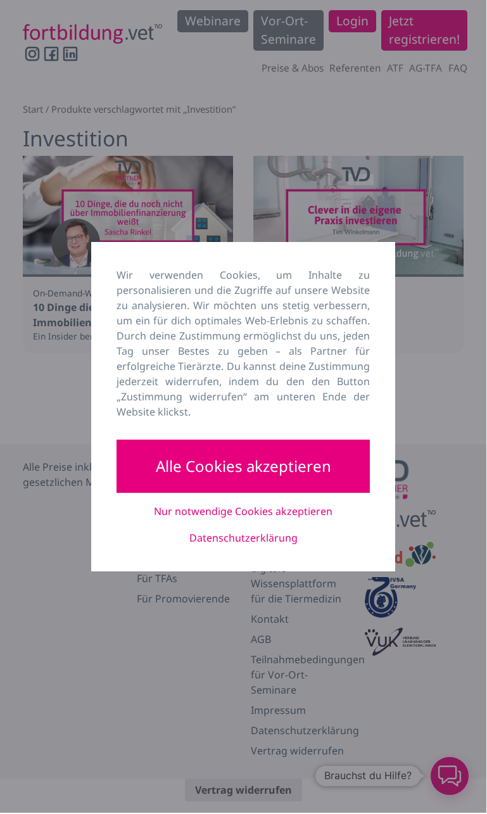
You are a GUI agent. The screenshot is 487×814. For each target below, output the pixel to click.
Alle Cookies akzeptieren (243, 465)
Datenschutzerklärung (243, 538)
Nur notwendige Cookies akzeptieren (243, 511)
